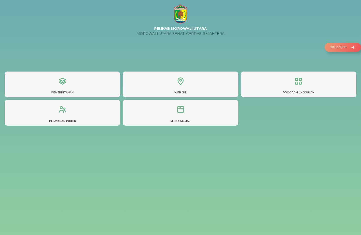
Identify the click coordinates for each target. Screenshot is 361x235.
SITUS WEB (338, 47)
